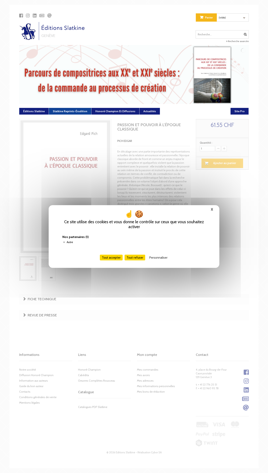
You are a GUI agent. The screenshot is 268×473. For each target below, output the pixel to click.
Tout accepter (111, 257)
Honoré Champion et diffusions (115, 111)
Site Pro (239, 111)
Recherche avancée (238, 41)
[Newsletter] (41, 15)
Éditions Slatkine (34, 111)
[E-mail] (49, 15)
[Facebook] (21, 15)
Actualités (149, 111)
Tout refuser (135, 257)
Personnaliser (158, 257)
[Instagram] (28, 15)
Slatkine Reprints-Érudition (70, 111)
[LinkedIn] (34, 15)
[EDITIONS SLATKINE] (53, 31)
